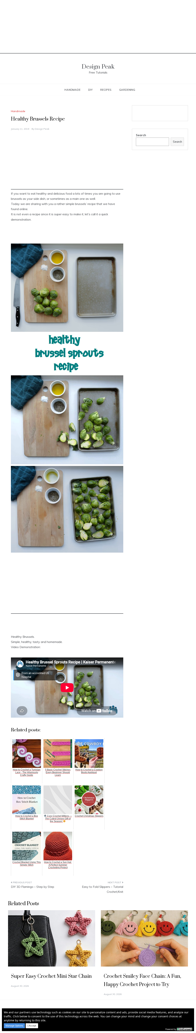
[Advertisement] (98, 26)
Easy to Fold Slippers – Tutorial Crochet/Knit (102, 889)
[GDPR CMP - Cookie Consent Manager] (184, 1029)
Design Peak (98, 66)
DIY (90, 89)
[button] (14, 1025)
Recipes (106, 89)
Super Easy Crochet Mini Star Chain (51, 976)
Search (141, 135)
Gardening (127, 89)
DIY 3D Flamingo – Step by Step (32, 887)
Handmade (72, 89)
